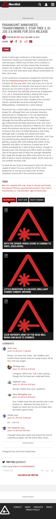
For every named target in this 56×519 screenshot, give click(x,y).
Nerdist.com (5, 510)
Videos (49, 507)
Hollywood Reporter (18, 80)
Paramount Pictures (11, 188)
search (39, 4)
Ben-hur (6, 185)
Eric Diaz (21, 37)
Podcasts (38, 507)
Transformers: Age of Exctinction (31, 190)
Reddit (26, 41)
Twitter (11, 41)
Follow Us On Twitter (28, 475)
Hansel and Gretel (42, 185)
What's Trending (37, 200)
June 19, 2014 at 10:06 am (19, 417)
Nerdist (11, 4)
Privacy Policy (33, 510)
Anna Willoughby (20, 394)
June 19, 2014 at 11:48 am (19, 351)
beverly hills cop (18, 185)
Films (6, 49)
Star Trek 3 (46, 188)
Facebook (16, 41)
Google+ (21, 41)
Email (30, 41)
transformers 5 (9, 190)
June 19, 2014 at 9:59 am (19, 430)
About (28, 507)
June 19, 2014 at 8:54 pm (24, 397)
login (46, 4)
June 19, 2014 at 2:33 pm (24, 369)
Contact (18, 507)
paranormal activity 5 (30, 188)
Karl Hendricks (14, 427)
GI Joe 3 (29, 185)
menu (52, 4)
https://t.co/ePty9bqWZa (24, 466)
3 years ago (7, 470)
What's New (22, 200)
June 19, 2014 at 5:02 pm (24, 384)
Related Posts (9, 200)
